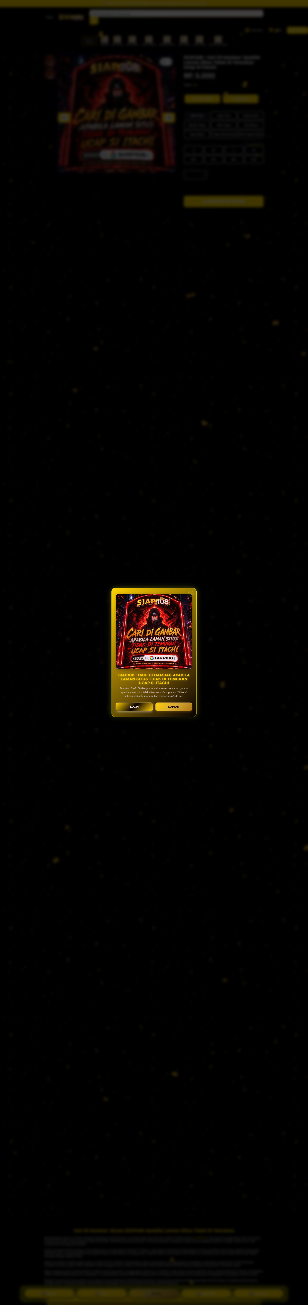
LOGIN (134, 706)
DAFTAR (173, 706)
